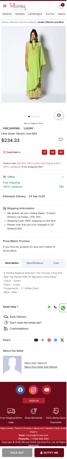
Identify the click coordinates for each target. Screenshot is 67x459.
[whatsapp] (42, 340)
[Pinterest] (49, 340)
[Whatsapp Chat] (62, 308)
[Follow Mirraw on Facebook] (20, 389)
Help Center (6, 428)
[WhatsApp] (49, 307)
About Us (38, 428)
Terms (18, 428)
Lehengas (35, 13)
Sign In (33, 400)
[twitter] (62, 340)
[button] (29, 116)
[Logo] (18, 6)
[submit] (61, 139)
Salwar (7, 13)
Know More (10, 250)
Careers (49, 428)
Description (12, 262)
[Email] (36, 340)
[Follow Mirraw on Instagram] (33, 389)
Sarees (20, 13)
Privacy (27, 428)
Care (56, 262)
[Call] (55, 307)
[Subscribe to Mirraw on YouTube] (46, 389)
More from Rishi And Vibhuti (41, 366)
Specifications (34, 262)
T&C (61, 186)
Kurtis (50, 13)
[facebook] (56, 340)
